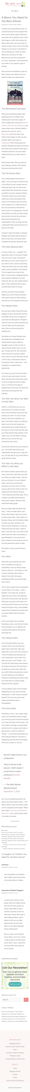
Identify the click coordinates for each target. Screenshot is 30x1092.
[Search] (26, 1000)
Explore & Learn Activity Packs (15, 1046)
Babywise (5, 134)
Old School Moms (12, 838)
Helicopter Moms (14, 834)
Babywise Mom (6, 834)
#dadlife (7, 778)
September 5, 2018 (12, 791)
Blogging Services (15, 1043)
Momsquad (4, 838)
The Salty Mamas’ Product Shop (15, 1059)
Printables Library (15, 1056)
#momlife (16, 775)
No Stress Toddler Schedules (15, 1053)
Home (15, 1049)
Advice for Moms (7, 832)
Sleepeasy (5, 143)
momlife (5, 830)
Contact (15, 1074)
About (15, 1068)
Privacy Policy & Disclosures (15, 1080)
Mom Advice (21, 836)
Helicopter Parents (12, 836)
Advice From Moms (18, 832)
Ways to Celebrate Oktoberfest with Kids (14, 848)
